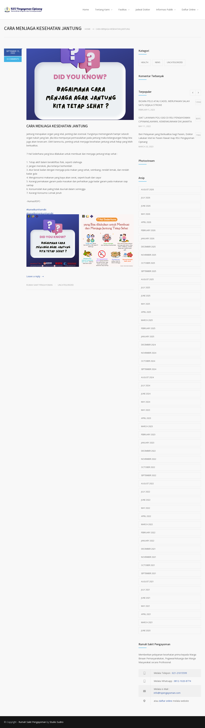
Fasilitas (122, 9)
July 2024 (145, 385)
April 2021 (146, 614)
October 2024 (148, 361)
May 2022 (145, 508)
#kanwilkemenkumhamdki (39, 213)
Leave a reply (33, 276)
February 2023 (148, 434)
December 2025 (148, 246)
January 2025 (147, 336)
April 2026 (146, 222)
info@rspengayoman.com (167, 692)
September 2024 (148, 369)
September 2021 (148, 573)
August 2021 (147, 581)
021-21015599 (179, 673)
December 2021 (148, 549)
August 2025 (147, 279)
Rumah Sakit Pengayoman (39, 285)
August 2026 (147, 189)
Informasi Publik (164, 9)
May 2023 (145, 410)
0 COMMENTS (13, 59)
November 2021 (148, 557)
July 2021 (145, 589)
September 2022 (148, 475)
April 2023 (146, 418)
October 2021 (148, 565)
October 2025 (148, 263)
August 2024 (147, 377)
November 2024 (148, 353)
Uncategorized (66, 285)
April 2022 (146, 516)
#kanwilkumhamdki (36, 209)
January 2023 (147, 442)
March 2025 (147, 320)
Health (144, 62)
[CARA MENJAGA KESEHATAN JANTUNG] (80, 84)
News (157, 62)
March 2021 (147, 622)
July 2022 (145, 491)
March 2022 (147, 524)
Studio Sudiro (56, 722)
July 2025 (145, 287)
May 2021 (145, 606)
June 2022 (145, 500)
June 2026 (145, 205)
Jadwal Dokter (142, 9)
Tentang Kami (102, 9)
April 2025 (146, 312)
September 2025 (148, 271)
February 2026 (148, 230)
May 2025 (145, 304)
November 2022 (148, 459)
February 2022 (148, 532)
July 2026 (145, 197)
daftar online (165, 700)
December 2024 (148, 344)
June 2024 (145, 393)
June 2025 (145, 295)
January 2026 (147, 238)
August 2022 (147, 483)
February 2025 (148, 328)
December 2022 (148, 451)
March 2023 (147, 426)
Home (85, 9)
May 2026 (145, 214)
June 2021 (145, 598)
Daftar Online (189, 9)
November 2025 (148, 255)
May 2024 (145, 402)
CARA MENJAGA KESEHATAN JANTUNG (57, 125)
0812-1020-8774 (182, 681)
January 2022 (147, 540)
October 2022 (148, 467)
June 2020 (145, 630)
